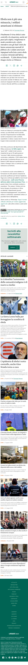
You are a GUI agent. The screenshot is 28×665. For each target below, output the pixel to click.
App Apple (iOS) (14, 587)
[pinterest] (9, 657)
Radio (14, 591)
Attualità (14, 582)
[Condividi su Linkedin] (14, 65)
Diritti (2, 338)
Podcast (14, 594)
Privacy (14, 623)
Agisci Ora (14, 603)
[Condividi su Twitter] (10, 65)
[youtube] (15, 657)
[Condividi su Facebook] (7, 65)
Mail (14, 621)
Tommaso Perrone (19, 30)
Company (14, 612)
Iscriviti (12, 247)
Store (7, 2)
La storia (14, 618)
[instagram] (18, 657)
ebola (19, 216)
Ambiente (3, 293)
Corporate (14, 598)
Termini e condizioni (14, 628)
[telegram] (25, 657)
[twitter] (6, 657)
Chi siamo (14, 616)
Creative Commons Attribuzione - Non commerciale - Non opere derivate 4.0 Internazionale (13, 212)
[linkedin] (22, 657)
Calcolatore (14, 601)
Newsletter (14, 585)
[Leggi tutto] (26, 256)
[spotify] (12, 657)
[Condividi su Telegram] (21, 65)
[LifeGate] (14, 2)
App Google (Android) (14, 589)
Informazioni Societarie (14, 625)
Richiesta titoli (14, 596)
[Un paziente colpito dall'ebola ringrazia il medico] (14, 118)
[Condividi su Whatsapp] (18, 65)
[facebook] (3, 657)
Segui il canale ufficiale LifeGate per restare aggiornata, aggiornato (14, 202)
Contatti (14, 614)
